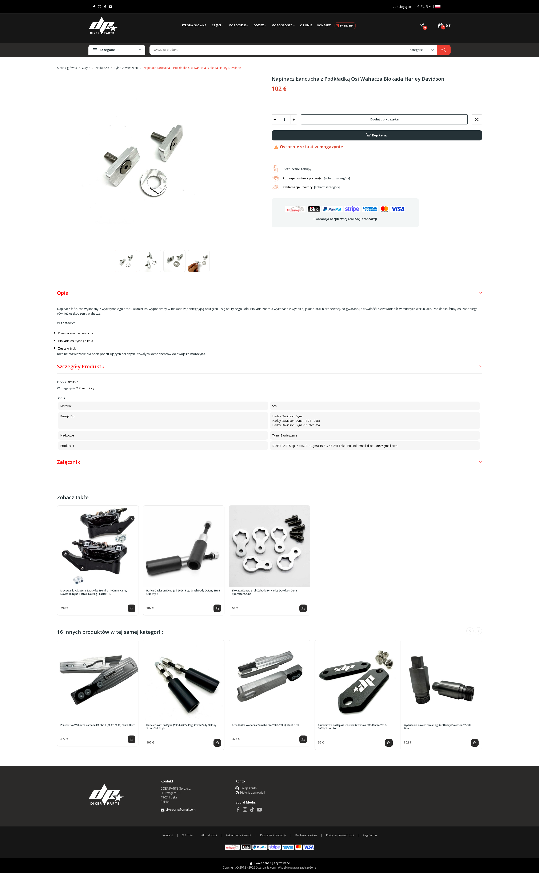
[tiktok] (105, 6)
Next (257, 160)
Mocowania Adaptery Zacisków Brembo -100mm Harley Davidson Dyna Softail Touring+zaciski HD (93, 592)
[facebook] (94, 6)
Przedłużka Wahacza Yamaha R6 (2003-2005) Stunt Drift (265, 725)
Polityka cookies (306, 835)
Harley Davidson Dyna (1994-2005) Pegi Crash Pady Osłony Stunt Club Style (181, 726)
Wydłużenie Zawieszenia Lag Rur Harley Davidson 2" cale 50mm (437, 726)
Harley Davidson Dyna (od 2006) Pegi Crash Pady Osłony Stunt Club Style (183, 592)
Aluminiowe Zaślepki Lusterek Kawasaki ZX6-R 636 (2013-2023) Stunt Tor (352, 726)
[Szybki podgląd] (98, 546)
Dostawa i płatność (273, 835)
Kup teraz (380, 135)
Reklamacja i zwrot (238, 835)
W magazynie (66, 388)
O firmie (187, 835)
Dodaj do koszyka (384, 119)
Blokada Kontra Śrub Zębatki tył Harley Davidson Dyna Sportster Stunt (264, 592)
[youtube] (110, 6)
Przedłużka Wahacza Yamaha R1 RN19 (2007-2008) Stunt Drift (97, 725)
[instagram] (99, 6)
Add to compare (477, 119)
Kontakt (167, 835)
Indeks (61, 382)
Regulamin (370, 835)
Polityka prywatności (340, 835)
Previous (67, 160)
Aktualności (209, 835)
